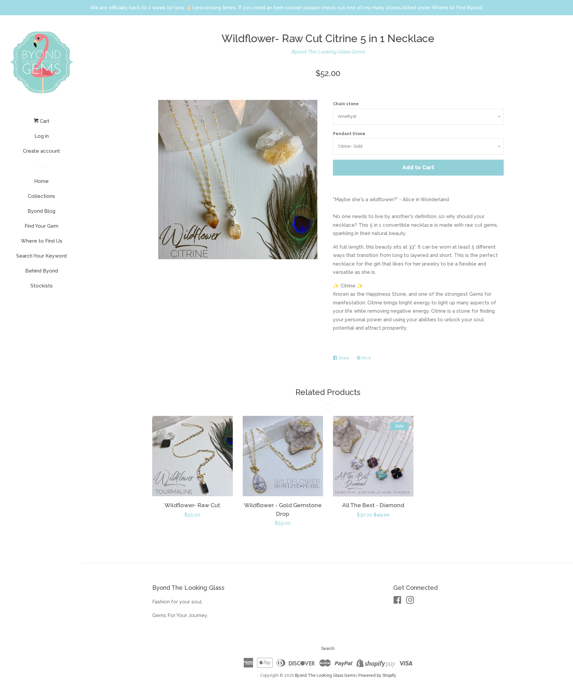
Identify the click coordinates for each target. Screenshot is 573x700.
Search (328, 648)
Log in (41, 136)
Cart (43, 121)
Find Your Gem (41, 226)
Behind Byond (41, 271)
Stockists (42, 286)
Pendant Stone (349, 133)
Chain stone (346, 104)
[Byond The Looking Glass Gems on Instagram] (410, 601)
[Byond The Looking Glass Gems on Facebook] (397, 601)
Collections (41, 196)
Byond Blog (41, 211)
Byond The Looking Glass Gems (328, 52)
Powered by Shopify (377, 675)
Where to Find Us (41, 241)
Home (41, 181)
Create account (41, 151)
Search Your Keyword (41, 256)
